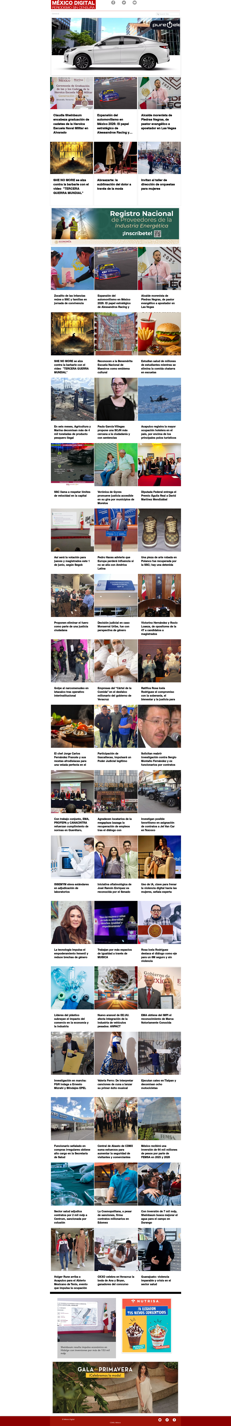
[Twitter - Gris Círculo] (124, 3)
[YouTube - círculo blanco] (159, 1419)
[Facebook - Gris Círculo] (113, 3)
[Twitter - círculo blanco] (167, 1419)
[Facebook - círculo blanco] (174, 1419)
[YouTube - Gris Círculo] (135, 3)
